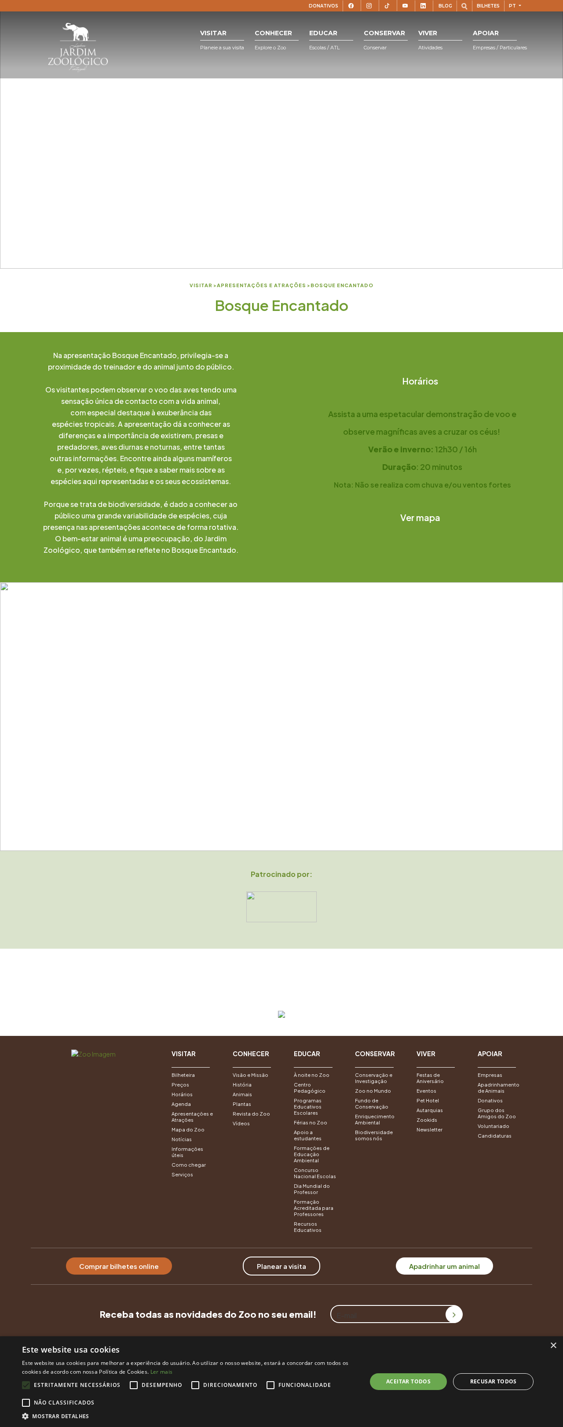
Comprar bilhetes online (119, 1266)
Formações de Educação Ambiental (311, 1154)
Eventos (426, 1091)
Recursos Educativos (308, 1227)
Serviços (182, 1174)
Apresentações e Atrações (192, 1117)
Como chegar (189, 1165)
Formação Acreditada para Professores (313, 1208)
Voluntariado (493, 1126)
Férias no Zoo (310, 1122)
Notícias (182, 1139)
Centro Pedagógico (309, 1088)
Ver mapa (420, 517)
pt (513, 6)
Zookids (427, 1120)
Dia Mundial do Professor (312, 1189)
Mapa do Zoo (188, 1129)
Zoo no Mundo (373, 1091)
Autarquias (430, 1110)
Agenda (181, 1104)
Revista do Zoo (251, 1113)
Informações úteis (187, 1152)
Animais (242, 1094)
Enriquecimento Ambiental (375, 1119)
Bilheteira (183, 1075)
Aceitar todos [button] (408, 1381)
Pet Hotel (428, 1100)
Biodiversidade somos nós (374, 1135)
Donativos (323, 6)
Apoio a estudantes (308, 1135)
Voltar (280, 990)
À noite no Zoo (311, 1075)
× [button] (553, 1345)
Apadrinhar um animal (444, 1266)
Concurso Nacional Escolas (315, 1173)
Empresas (490, 1075)
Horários (420, 380)
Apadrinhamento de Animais (498, 1088)
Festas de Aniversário (430, 1078)
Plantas (242, 1104)
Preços (180, 1084)
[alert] (281, 1381)
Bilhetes (488, 6)
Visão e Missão (250, 1075)
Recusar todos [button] (493, 1381)
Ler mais (161, 1371)
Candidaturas (495, 1136)
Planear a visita (281, 1266)
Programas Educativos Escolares (308, 1107)
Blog (445, 6)
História (242, 1084)
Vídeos (241, 1123)
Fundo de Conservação (371, 1103)
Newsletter (429, 1129)
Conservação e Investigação (373, 1078)
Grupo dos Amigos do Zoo (497, 1113)
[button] (222, 40)
